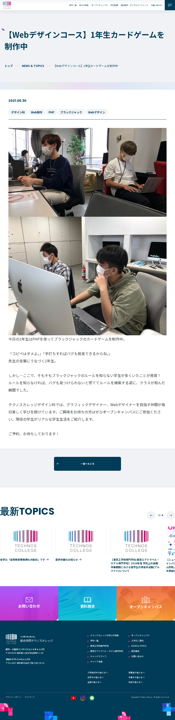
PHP (51, 112)
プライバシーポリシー (14, 697)
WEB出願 (114, 5)
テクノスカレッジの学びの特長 (104, 635)
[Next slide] (171, 515)
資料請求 (135, 651)
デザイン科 (18, 112)
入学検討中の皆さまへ (98, 672)
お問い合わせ (156, 5)
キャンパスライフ (98, 656)
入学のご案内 (137, 640)
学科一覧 (73, 5)
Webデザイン (96, 112)
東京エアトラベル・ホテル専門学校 (106, 651)
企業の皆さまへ (95, 682)
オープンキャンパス (99, 5)
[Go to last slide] (151, 515)
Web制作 (36, 112)
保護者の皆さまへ (137, 672)
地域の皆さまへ (136, 682)
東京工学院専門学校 (99, 645)
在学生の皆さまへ (96, 677)
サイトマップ (29, 697)
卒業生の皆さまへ (137, 677)
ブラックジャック (71, 112)
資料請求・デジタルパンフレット (134, 5)
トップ (9, 66)
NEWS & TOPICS (33, 66)
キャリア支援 (96, 661)
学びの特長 (83, 5)
